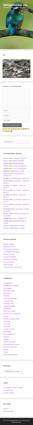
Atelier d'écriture (9, 291)
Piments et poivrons (10, 347)
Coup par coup (8, 301)
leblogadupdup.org (15, 4)
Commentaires (8, 411)
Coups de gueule (9, 306)
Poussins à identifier (10, 259)
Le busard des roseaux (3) (12, 267)
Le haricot (6, 326)
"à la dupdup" (8, 283)
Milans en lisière (8, 246)
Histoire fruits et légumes (11, 314)
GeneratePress (16, 422)
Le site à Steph (8, 393)
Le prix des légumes (20, 158)
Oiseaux (6, 339)
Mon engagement (9, 334)
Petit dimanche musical (11, 344)
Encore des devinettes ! (11, 249)
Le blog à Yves (8, 390)
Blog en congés (19, 171)
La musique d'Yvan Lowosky (13, 387)
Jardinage (6, 321)
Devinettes (7, 308)
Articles (6, 409)
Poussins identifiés (9, 257)
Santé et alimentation (10, 354)
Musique (6, 337)
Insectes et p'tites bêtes (11, 319)
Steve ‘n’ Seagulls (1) (19, 218)
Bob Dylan (6, 293)
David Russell (8, 264)
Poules (5, 352)
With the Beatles (18, 161)
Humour (6, 316)
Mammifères (7, 331)
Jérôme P (6, 225)
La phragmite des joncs (11, 252)
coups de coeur (8, 303)
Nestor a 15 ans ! (9, 254)
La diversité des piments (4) (19, 178)
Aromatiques (7, 288)
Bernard (6, 158)
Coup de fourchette (10, 298)
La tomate (6, 324)
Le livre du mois (8, 329)
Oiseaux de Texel (9, 342)
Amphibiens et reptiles (11, 285)
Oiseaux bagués (8, 262)
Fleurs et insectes (9, 311)
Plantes (5, 349)
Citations (6, 296)
